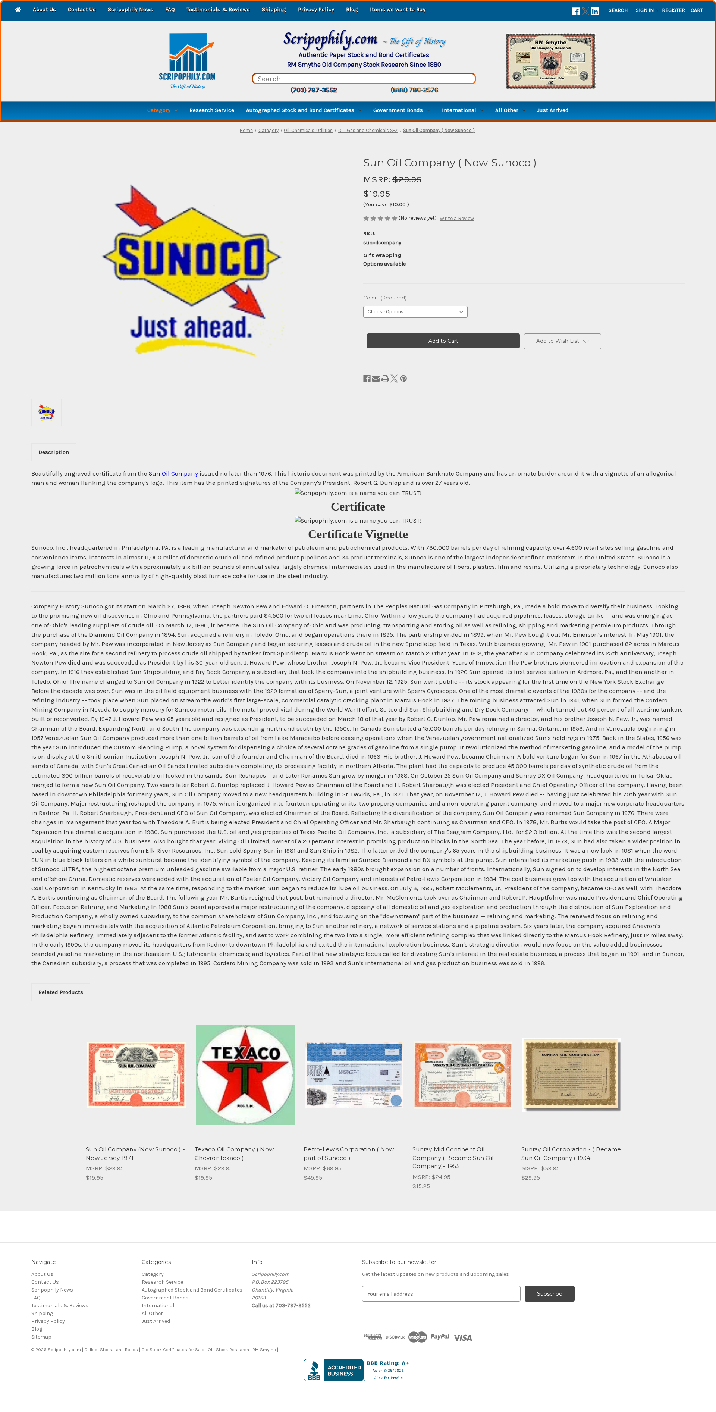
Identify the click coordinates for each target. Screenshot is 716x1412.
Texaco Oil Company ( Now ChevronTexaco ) (234, 1153)
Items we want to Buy (397, 9)
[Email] (376, 378)
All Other (506, 110)
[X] (586, 11)
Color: (384, 298)
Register (673, 10)
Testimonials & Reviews (218, 9)
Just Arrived (553, 110)
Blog (352, 9)
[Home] (18, 10)
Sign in (645, 10)
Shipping (274, 9)
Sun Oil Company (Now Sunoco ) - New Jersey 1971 (135, 1153)
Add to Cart (136, 1082)
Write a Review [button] (457, 218)
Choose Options (354, 1082)
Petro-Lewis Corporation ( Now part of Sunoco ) (349, 1153)
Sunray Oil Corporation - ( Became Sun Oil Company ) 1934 (571, 1153)
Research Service (211, 110)
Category (158, 110)
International (459, 110)
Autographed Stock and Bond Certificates (300, 110)
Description (53, 452)
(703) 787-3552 (313, 90)
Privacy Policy (316, 9)
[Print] (385, 378)
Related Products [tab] (60, 992)
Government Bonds (398, 110)
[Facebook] (576, 11)
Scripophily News (130, 9)
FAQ (170, 9)
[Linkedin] (595, 11)
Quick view (135, 1068)
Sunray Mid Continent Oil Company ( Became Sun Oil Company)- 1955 (452, 1158)
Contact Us (82, 9)
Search (618, 10)
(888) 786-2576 (414, 90)
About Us (44, 9)
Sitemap (41, 1337)
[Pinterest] (403, 378)
